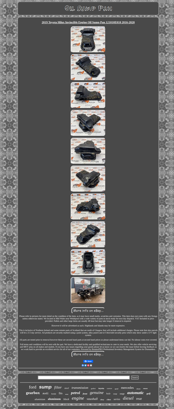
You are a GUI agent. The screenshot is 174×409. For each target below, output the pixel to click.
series (117, 399)
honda (53, 394)
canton (109, 388)
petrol (75, 393)
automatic (135, 392)
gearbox (33, 393)
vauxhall (92, 399)
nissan (138, 389)
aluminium (40, 399)
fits (61, 393)
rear (139, 399)
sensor (145, 388)
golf (148, 393)
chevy (102, 400)
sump (45, 386)
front (85, 394)
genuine (97, 392)
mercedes (127, 387)
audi (46, 393)
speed (116, 389)
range (122, 394)
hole (108, 393)
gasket (93, 388)
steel (66, 388)
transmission (80, 387)
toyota (101, 388)
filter (58, 387)
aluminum (54, 399)
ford (32, 387)
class (109, 399)
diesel (128, 398)
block (66, 399)
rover (66, 394)
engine (78, 398)
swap (115, 394)
